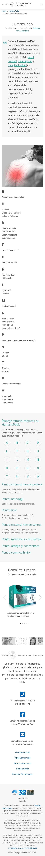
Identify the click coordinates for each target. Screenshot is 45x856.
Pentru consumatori (22, 763)
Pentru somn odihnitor (16, 552)
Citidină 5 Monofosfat (11, 213)
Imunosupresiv (23, 518)
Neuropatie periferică (11, 328)
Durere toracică (8, 238)
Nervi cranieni (8, 318)
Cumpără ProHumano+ (22, 774)
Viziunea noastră (22, 752)
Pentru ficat (9, 510)
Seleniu (5, 356)
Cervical (5, 209)
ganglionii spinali (17, 65)
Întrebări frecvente (22, 758)
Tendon (22, 504)
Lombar (5, 294)
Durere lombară (9, 231)
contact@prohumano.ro (16, 848)
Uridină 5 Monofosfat (11, 384)
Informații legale (31, 848)
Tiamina (5, 368)
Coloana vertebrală (10, 216)
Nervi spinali (7, 325)
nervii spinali (25, 61)
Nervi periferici (8, 322)
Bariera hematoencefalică (13, 197)
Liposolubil (7, 290)
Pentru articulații (12, 499)
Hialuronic (13, 504)
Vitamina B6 (7, 399)
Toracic (5, 371)
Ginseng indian (22, 529)
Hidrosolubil (7, 278)
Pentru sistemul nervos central (21, 524)
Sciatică (5, 353)
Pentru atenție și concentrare (20, 546)
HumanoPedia (14, 11)
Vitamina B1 (7, 396)
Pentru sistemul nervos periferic (22, 484)
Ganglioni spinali (9, 263)
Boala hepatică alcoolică (22, 515)
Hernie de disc (8, 275)
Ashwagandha (8, 529)
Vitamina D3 (7, 402)
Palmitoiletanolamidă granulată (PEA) (18, 340)
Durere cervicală (9, 228)
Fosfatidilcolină (9, 518)
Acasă (4, 11)
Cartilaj (5, 504)
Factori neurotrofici (10, 250)
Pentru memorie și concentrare (22, 539)
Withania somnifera (29, 533)
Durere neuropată (9, 235)
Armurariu (6, 515)
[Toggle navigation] (40, 4)
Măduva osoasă (9, 306)
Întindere (30, 504)
